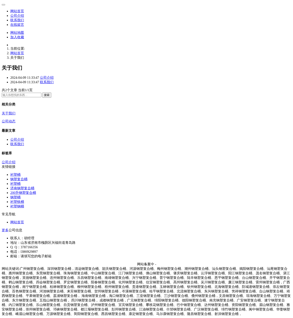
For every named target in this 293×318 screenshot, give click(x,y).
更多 (5, 230)
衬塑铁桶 (17, 202)
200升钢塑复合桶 (23, 193)
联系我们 (17, 20)
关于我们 (8, 113)
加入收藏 (17, 37)
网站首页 (17, 11)
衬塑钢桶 (17, 206)
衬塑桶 (15, 174)
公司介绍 (17, 15)
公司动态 (8, 121)
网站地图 (17, 32)
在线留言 (17, 24)
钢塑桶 (15, 197)
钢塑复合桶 (18, 179)
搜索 (47, 95)
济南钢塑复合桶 (22, 188)
